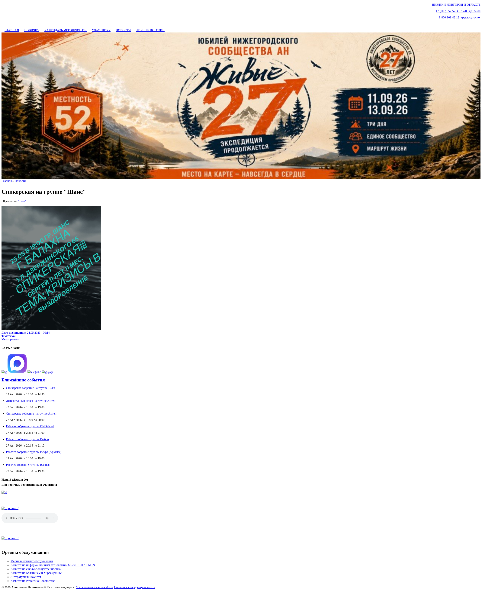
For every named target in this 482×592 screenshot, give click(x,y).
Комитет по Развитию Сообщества (33, 580)
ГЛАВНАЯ (12, 30)
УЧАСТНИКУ (101, 30)
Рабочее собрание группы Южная (28, 464)
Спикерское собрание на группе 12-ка (30, 388)
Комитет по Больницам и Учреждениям (36, 572)
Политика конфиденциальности (134, 587)
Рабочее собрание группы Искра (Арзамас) (33, 452)
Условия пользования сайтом (94, 587)
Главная (7, 181)
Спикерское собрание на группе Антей (31, 413)
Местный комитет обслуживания (32, 561)
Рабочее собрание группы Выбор (27, 439)
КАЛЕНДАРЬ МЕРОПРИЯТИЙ (65, 30)
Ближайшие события (23, 379)
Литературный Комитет (26, 576)
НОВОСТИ (123, 30)
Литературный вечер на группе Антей (31, 400)
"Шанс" (22, 201)
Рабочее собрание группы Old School (30, 426)
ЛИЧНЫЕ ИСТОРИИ (150, 30)
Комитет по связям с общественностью (36, 569)
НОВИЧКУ (31, 30)
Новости (20, 181)
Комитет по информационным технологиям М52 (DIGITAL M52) (53, 565)
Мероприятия (10, 339)
